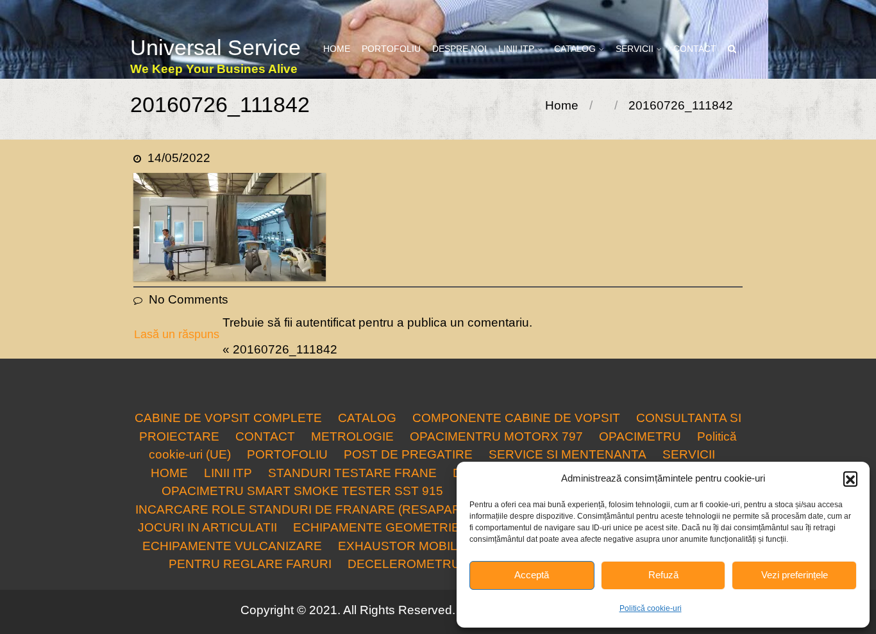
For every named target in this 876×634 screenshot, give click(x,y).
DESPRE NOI (459, 49)
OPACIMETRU (640, 436)
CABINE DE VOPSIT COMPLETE (228, 418)
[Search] (733, 49)
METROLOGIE (352, 436)
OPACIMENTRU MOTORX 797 (496, 436)
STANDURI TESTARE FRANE (352, 473)
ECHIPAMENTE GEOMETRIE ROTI (393, 527)
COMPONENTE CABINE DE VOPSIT (516, 418)
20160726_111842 (285, 349)
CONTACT (694, 49)
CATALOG (575, 49)
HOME (336, 49)
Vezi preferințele (794, 574)
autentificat (325, 322)
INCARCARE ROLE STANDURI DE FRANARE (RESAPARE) (304, 509)
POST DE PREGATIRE (408, 454)
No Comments (188, 299)
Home (561, 105)
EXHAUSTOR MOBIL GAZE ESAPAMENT (455, 546)
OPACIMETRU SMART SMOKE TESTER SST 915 (302, 491)
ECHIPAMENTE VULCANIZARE (232, 546)
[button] (850, 478)
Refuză (663, 574)
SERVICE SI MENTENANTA (567, 454)
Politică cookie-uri (650, 608)
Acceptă (531, 574)
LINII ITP (516, 49)
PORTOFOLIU (391, 49)
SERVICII (634, 49)
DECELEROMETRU (404, 564)
